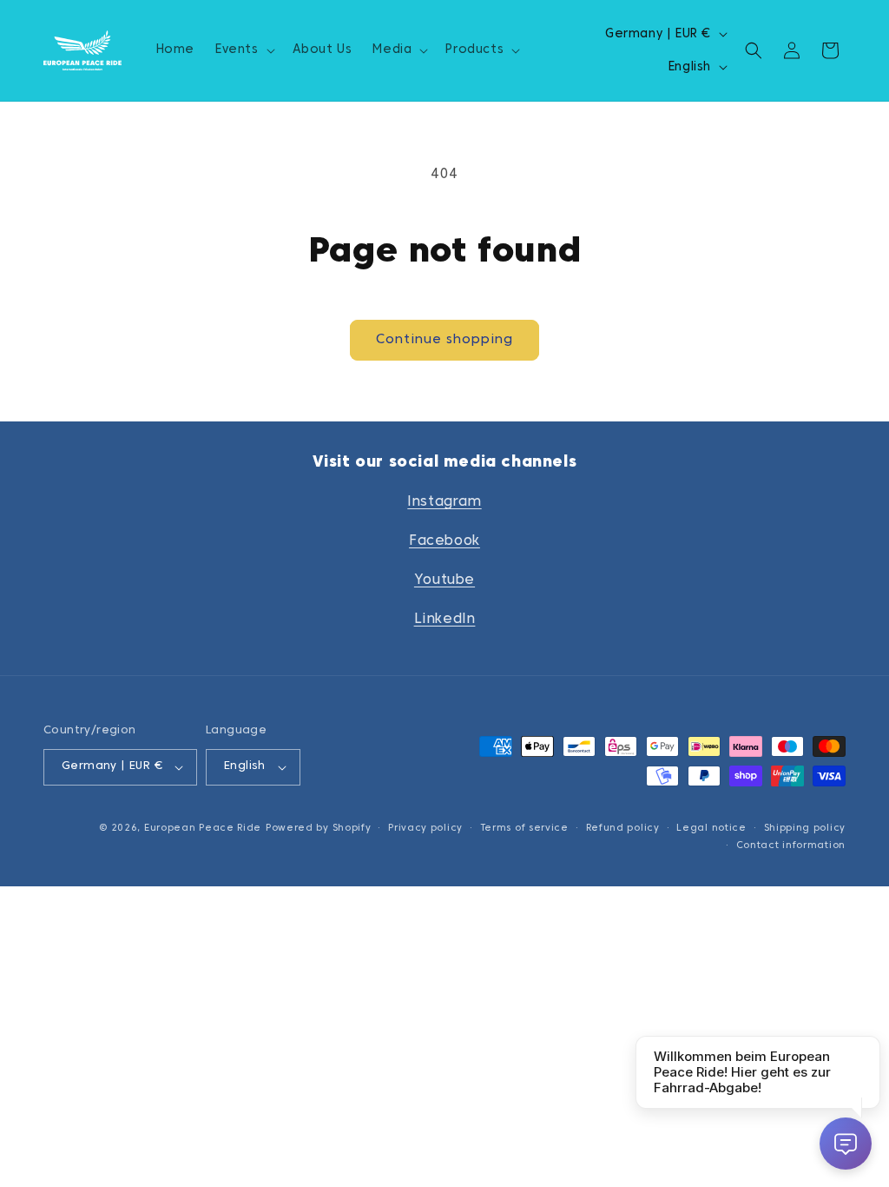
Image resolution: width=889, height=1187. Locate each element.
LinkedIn (445, 619)
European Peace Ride (202, 828)
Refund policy (623, 828)
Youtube (444, 580)
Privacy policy (425, 828)
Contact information (791, 845)
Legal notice (711, 828)
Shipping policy (805, 828)
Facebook (444, 541)
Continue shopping (444, 340)
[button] (243, 50)
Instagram (444, 502)
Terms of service (524, 828)
